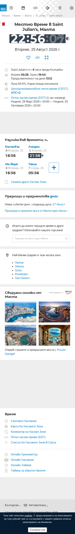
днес (54, 196)
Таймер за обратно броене (28, 470)
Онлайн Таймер (21, 465)
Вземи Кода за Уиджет (37, 58)
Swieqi (19, 262)
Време (11, 7)
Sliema (19, 266)
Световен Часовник (23, 421)
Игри (47, 7)
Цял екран (46, 57)
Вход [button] (59, 7)
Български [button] (11, 505)
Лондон (34, 146)
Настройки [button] (71, 7)
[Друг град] (54, 168)
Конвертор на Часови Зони (28, 431)
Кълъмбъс (12, 146)
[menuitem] (11, 7)
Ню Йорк (11, 164)
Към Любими (28, 58)
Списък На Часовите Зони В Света (33, 442)
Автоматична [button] (37, 505)
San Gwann (22, 278)
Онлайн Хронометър (24, 454)
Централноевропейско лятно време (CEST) (39, 88)
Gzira (18, 270)
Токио (32, 164)
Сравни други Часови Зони (28, 181)
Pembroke (21, 274)
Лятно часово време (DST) (28, 97)
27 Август (59, 204)
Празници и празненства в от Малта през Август (36, 210)
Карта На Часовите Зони (27, 426)
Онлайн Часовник (22, 459)
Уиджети (35, 7)
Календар (23, 7)
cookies (28, 515)
